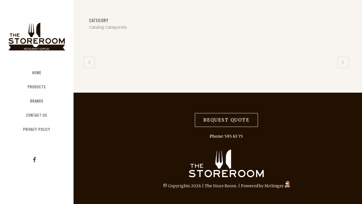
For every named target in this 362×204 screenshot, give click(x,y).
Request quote (226, 120)
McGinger (274, 185)
